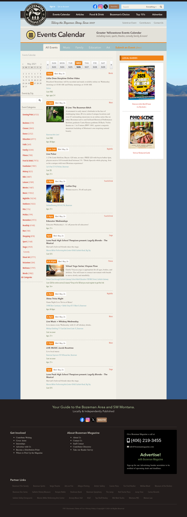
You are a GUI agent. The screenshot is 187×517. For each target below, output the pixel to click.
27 (35, 83)
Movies (28, 187)
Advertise (157, 14)
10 (26, 77)
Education (95, 47)
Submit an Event (129, 23)
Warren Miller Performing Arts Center (50, 498)
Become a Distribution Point (28, 449)
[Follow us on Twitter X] (105, 6)
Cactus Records (153, 492)
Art (108, 47)
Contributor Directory (82, 446)
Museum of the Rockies (163, 486)
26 (32, 83)
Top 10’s (140, 14)
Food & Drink (97, 14)
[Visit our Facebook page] (95, 6)
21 (38, 80)
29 (40, 83)
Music (66, 47)
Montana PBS (134, 498)
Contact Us (158, 23)
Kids (27, 177)
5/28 (95, 65)
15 (40, 77)
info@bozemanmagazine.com (142, 446)
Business (28, 123)
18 (29, 80)
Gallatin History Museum (41, 492)
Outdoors (29, 204)
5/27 (87, 65)
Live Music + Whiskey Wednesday (62, 321)
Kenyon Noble (60, 492)
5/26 (78, 65)
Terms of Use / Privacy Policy (85, 508)
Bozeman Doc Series (20, 492)
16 (23, 80)
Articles (80, 14)
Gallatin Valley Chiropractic (22, 498)
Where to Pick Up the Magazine (29, 452)
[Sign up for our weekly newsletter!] (102, 419)
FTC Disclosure (68, 508)
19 (32, 80)
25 (29, 83)
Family (79, 47)
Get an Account (63, 6)
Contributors (145, 23)
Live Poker (51, 154)
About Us (77, 437)
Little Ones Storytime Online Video (63, 78)
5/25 (70, 65)
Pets (26, 209)
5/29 (103, 65)
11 (29, 77)
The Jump (110, 492)
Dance (28, 133)
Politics (28, 214)
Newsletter (114, 6)
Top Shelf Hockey (101, 498)
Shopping (29, 236)
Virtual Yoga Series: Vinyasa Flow (82, 266)
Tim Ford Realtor (129, 486)
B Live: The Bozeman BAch (78, 107)
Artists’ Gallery (99, 486)
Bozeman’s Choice (120, 14)
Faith (27, 144)
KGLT (89, 498)
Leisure (28, 182)
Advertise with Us (23, 446)
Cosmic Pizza (114, 486)
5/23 (54, 65)
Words (28, 273)
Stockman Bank (76, 492)
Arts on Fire (69, 486)
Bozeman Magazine (35, 14)
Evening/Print (31, 114)
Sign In (52, 6)
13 (35, 77)
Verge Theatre (55, 486)
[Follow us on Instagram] (100, 6)
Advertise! (150, 456)
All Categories (26, 277)
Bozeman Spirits (39, 486)
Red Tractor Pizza (124, 492)
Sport (27, 241)
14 (38, 77)
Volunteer (29, 262)
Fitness (28, 155)
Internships (20, 443)
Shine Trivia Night (54, 298)
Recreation (29, 220)
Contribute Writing (24, 437)
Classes (28, 128)
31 (26, 87)
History (28, 171)
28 (38, 83)
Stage (28, 247)
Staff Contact (78, 443)
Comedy (26, 251)
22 (40, 80)
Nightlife (29, 198)
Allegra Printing (84, 486)
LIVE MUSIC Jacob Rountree (59, 348)
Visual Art (29, 257)
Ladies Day (71, 186)
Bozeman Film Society (20, 486)
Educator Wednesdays (57, 221)
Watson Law (148, 498)
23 (23, 83)
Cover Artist (21, 440)
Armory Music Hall (76, 498)
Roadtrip (29, 225)
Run (26, 230)
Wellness (29, 268)
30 (23, 87)
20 (35, 80)
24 (26, 83)
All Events (52, 47)
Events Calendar (61, 14)
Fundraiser (29, 166)
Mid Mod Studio (118, 498)
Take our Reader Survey (83, 449)
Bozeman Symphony (94, 492)
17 (26, 80)
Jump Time (139, 492)
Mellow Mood (145, 486)
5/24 (62, 65)
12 (32, 77)
